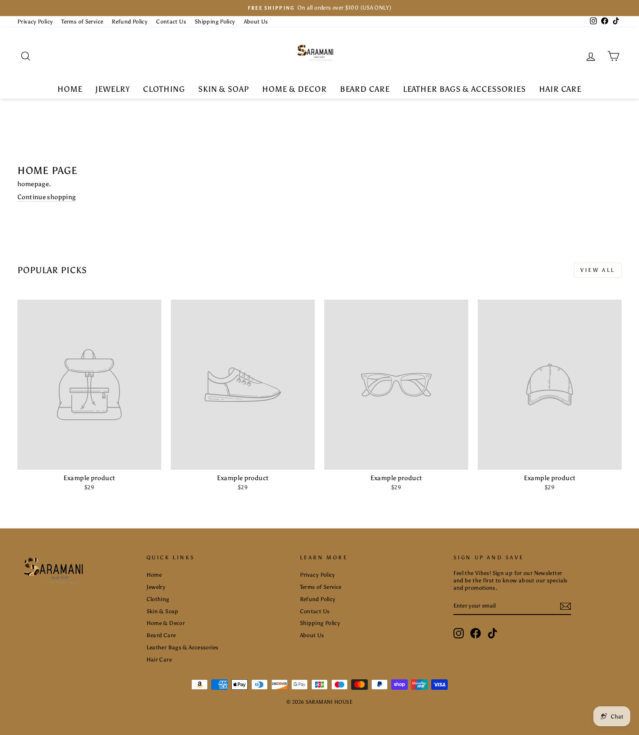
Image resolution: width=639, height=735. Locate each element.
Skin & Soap (223, 89)
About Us (256, 21)
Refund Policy (129, 21)
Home (70, 89)
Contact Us (171, 21)
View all (597, 270)
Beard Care (365, 89)
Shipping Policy (215, 21)
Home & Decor (294, 89)
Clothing (164, 89)
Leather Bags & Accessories (464, 89)
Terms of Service (82, 21)
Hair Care (560, 89)
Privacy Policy (35, 21)
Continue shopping (46, 197)
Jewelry (112, 89)
